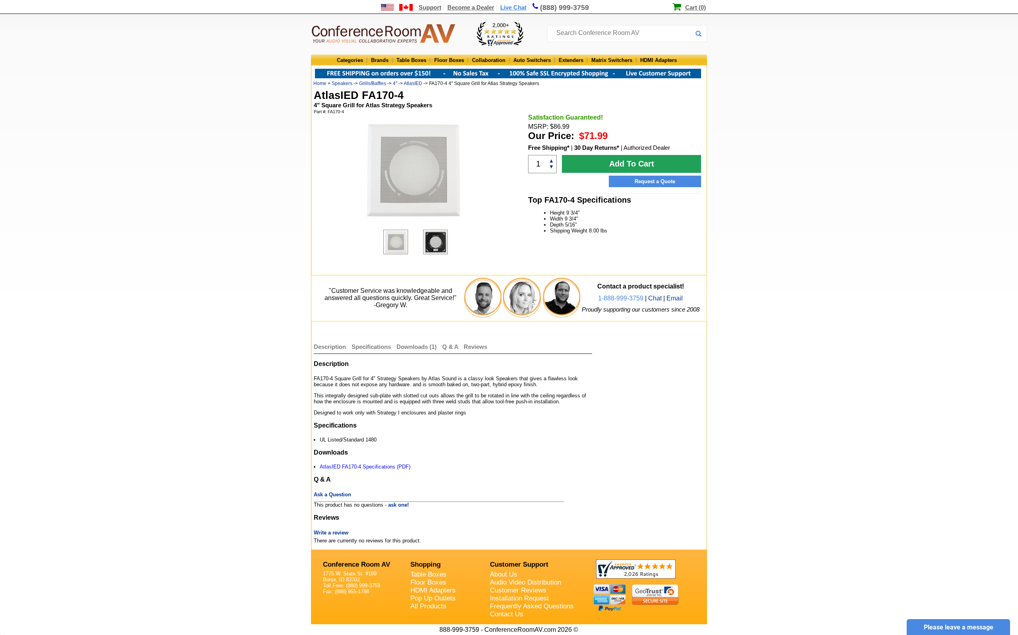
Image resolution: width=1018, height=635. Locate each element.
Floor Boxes (449, 60)
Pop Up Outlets (433, 598)
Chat (655, 298)
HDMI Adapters (658, 60)
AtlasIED (413, 83)
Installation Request (519, 598)
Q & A (451, 346)
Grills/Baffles (372, 83)
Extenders (571, 60)
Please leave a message (958, 627)
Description (330, 346)
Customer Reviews (518, 590)
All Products (428, 606)
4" (395, 83)
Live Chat (513, 7)
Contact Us (506, 614)
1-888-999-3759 (620, 298)
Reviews (475, 346)
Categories (350, 60)
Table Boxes (411, 60)
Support (430, 7)
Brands (380, 60)
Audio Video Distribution (525, 582)
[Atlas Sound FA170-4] (403, 242)
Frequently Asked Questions (532, 606)
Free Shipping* (548, 147)
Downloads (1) (416, 346)
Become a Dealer (470, 7)
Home (319, 83)
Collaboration (488, 60)
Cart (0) (695, 7)
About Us (503, 574)
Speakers (342, 83)
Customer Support (519, 564)
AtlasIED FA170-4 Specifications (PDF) (365, 467)
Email (674, 298)
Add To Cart (631, 163)
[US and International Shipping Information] (397, 7)
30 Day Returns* (596, 147)
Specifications (371, 346)
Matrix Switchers (611, 60)
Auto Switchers (532, 60)
